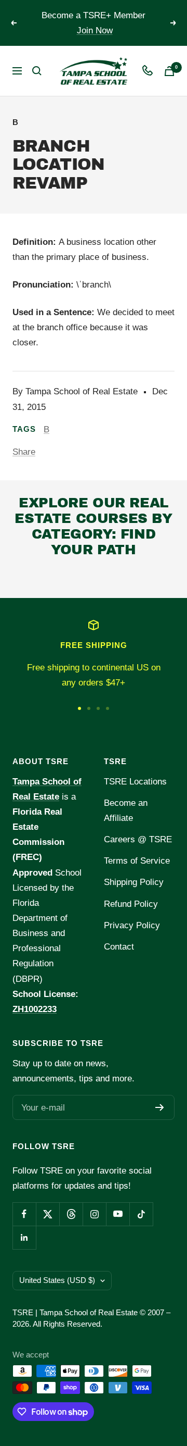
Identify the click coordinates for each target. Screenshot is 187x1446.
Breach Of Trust (61, 577)
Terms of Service (137, 861)
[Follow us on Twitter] (47, 1214)
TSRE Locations (135, 782)
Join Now (95, 30)
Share (23, 452)
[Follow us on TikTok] (141, 1214)
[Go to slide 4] (107, 708)
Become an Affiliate (126, 810)
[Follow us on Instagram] (94, 1214)
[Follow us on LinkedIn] (24, 1237)
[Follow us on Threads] (71, 1214)
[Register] (159, 1107)
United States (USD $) (57, 1280)
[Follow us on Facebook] (24, 1214)
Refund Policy (131, 904)
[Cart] (169, 71)
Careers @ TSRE (138, 839)
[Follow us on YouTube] (117, 1214)
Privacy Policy (132, 925)
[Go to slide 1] (79, 708)
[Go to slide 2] (88, 708)
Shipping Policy (134, 882)
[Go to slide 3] (98, 708)
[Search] (37, 71)
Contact (119, 947)
